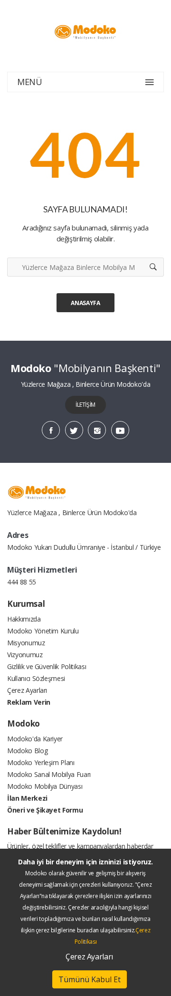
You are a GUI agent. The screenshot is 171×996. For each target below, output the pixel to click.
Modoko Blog (27, 750)
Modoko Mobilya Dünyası (44, 786)
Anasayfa (85, 303)
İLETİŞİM (85, 405)
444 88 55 (21, 581)
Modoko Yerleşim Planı (41, 762)
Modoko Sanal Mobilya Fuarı (49, 774)
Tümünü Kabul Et (89, 979)
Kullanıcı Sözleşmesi (36, 678)
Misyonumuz (26, 642)
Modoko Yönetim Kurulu (43, 630)
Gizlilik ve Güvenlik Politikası (46, 666)
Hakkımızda (24, 618)
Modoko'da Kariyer (35, 738)
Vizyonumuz (25, 654)
